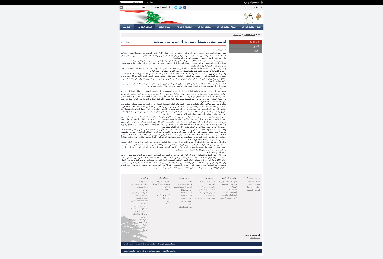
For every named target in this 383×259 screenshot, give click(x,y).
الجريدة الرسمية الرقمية (183, 187)
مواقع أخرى (148, 2)
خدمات (143, 178)
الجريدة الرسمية (185, 178)
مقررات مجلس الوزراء (206, 187)
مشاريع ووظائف (142, 187)
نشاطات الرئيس (253, 181)
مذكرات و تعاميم (253, 184)
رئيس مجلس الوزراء (250, 178)
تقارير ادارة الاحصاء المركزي (140, 215)
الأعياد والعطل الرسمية (228, 198)
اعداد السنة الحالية (185, 207)
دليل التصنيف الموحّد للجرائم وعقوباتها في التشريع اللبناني (140, 195)
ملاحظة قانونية (150, 244)
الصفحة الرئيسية (161, 7)
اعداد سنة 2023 (186, 196)
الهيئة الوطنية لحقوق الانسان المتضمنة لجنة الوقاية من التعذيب (139, 208)
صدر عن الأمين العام (207, 192)
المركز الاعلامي (249, 35)
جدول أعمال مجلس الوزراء (205, 198)
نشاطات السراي (164, 189)
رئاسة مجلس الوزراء (228, 178)
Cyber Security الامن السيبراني (139, 202)
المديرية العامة (232, 189)
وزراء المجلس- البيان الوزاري (207, 182)
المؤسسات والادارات (229, 192)
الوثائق (145, 190)
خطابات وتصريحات (253, 187)
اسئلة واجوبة (143, 181)
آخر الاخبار (237, 35)
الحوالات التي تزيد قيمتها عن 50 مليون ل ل (138, 220)
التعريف (189, 181)
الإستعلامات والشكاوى (229, 195)
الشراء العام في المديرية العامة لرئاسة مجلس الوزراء (138, 227)
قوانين (190, 204)
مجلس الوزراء (208, 178)
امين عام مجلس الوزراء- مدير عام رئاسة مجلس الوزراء (228, 184)
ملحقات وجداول (186, 201)
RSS (256, 51)
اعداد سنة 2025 (186, 190)
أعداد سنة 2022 (186, 198)
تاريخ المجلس (210, 195)
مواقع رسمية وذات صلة (139, 184)
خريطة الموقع (129, 244)
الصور (256, 46)
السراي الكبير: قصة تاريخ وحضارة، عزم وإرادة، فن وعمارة (160, 184)
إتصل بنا (139, 244)
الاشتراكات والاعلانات (184, 184)
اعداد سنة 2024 (186, 193)
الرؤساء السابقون (253, 190)
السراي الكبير (163, 178)
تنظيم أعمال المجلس (207, 190)
